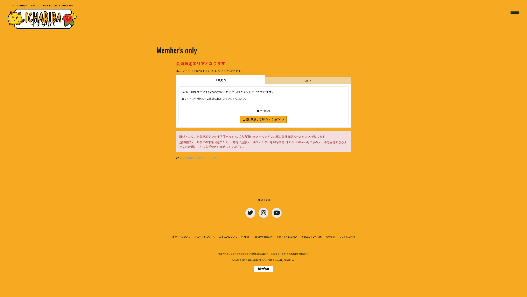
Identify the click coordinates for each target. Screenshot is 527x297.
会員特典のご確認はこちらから (200, 158)
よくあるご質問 (347, 236)
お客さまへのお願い (287, 236)
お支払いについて (228, 236)
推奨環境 (330, 236)
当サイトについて (181, 236)
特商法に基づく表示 (311, 236)
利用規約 (264, 110)
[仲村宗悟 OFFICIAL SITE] (43, 17)
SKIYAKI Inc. (289, 260)
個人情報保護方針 (263, 236)
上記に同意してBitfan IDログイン (263, 119)
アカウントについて (205, 236)
